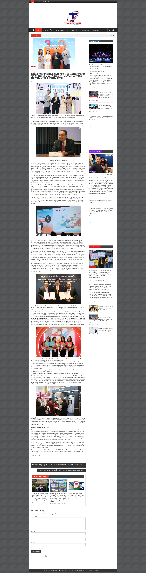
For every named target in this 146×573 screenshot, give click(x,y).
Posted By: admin (36, 81)
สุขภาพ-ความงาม (59, 30)
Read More (91, 88)
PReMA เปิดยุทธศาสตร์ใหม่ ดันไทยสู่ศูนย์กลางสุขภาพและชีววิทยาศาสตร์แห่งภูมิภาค (105, 331)
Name (33, 532)
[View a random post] (113, 30)
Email (33, 538)
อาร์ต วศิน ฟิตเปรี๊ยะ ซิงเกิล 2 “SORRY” (100, 176)
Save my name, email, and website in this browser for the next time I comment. (50, 548)
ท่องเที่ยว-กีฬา (75, 30)
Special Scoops (85, 30)
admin (42, 502)
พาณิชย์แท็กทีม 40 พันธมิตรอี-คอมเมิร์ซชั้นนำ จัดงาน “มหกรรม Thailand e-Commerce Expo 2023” (61, 471)
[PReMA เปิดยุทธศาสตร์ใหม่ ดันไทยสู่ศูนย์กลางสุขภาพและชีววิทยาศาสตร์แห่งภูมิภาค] (93, 330)
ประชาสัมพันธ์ (95, 30)
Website (33, 543)
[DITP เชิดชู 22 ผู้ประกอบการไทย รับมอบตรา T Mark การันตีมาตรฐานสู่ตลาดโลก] (93, 308)
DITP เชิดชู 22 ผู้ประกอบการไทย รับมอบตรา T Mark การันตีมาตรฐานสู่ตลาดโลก (105, 309)
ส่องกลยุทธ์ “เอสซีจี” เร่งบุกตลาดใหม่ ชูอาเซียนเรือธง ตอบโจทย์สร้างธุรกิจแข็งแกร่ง (76, 496)
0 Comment (45, 81)
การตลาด (38, 30)
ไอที (51, 30)
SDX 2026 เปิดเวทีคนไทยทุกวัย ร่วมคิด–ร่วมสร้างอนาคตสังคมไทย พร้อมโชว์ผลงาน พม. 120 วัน (100, 67)
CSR (68, 30)
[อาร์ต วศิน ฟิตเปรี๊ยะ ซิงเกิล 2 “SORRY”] (101, 164)
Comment (34, 517)
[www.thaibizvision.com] (73, 17)
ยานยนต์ (45, 30)
